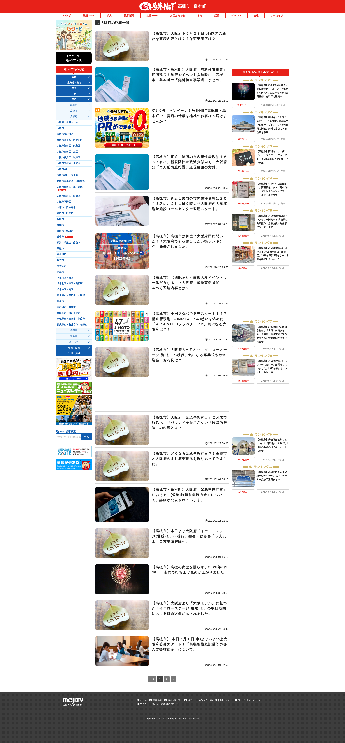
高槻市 (60, 248)
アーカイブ (277, 15)
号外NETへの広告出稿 (200, 700)
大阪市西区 (63, 169)
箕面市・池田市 (65, 231)
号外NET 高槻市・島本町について (159, 703)
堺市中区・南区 (65, 289)
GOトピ (66, 15)
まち (199, 15)
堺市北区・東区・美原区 (70, 283)
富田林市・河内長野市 (68, 313)
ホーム (143, 700)
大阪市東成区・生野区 (68, 163)
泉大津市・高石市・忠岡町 (71, 295)
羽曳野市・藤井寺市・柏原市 (72, 324)
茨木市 (60, 225)
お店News (152, 15)
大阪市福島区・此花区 (68, 145)
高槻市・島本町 (192, 6)
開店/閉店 (129, 15)
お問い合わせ (225, 700)
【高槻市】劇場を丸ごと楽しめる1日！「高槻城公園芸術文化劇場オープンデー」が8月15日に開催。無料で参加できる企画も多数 (272, 125)
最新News (89, 15)
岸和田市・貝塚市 (66, 307)
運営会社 (157, 700)
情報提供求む (175, 700)
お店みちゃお (177, 15)
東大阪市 (61, 266)
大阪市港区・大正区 (67, 175)
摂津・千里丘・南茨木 (68, 242)
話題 (216, 15)
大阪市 (60, 128)
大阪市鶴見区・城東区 (68, 157)
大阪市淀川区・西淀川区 (70, 140)
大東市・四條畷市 (66, 207)
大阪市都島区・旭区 (67, 151)
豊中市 (64, 236)
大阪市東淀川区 (65, 134)
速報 (256, 15)
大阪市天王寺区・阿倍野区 (71, 181)
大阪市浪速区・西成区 (68, 196)
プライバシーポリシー (250, 700)
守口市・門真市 (65, 213)
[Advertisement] (162, 395)
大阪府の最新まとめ (67, 122)
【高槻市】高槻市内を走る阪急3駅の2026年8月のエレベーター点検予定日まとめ (272, 476)
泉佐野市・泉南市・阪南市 (71, 318)
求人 (109, 15)
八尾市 (60, 272)
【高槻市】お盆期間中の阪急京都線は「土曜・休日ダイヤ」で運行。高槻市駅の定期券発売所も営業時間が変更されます (272, 334)
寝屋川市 (61, 254)
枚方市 (60, 260)
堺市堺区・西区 (65, 278)
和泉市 (60, 301)
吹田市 (60, 219)
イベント (236, 15)
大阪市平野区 (64, 201)
